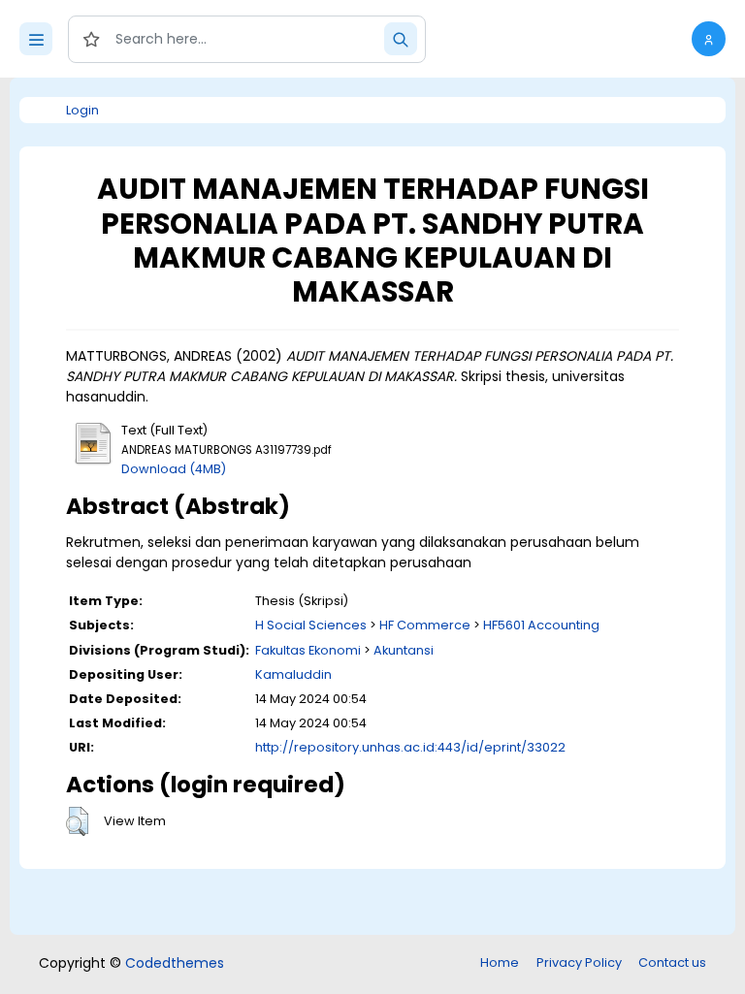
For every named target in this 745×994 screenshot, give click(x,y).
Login (82, 110)
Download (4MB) (173, 469)
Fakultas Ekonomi (308, 650)
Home (499, 962)
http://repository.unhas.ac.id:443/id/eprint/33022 (410, 747)
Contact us (672, 962)
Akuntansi (403, 650)
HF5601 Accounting (541, 625)
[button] (709, 38)
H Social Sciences (311, 625)
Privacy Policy (579, 962)
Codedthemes (174, 963)
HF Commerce (424, 625)
